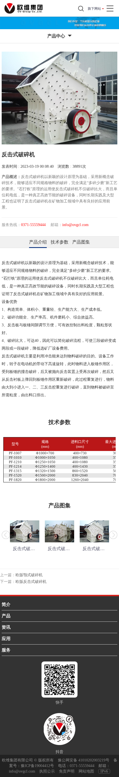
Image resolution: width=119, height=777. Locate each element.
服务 (6, 650)
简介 (6, 604)
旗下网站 (94, 9)
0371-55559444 (82, 766)
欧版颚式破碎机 (29, 575)
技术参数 (59, 242)
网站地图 (86, 771)
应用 (6, 638)
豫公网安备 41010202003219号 (83, 760)
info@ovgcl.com (22, 771)
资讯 (6, 627)
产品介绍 (38, 242)
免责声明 (66, 771)
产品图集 (81, 242)
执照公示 (47, 771)
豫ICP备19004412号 (37, 766)
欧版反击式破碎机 (30, 582)
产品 (6, 615)
